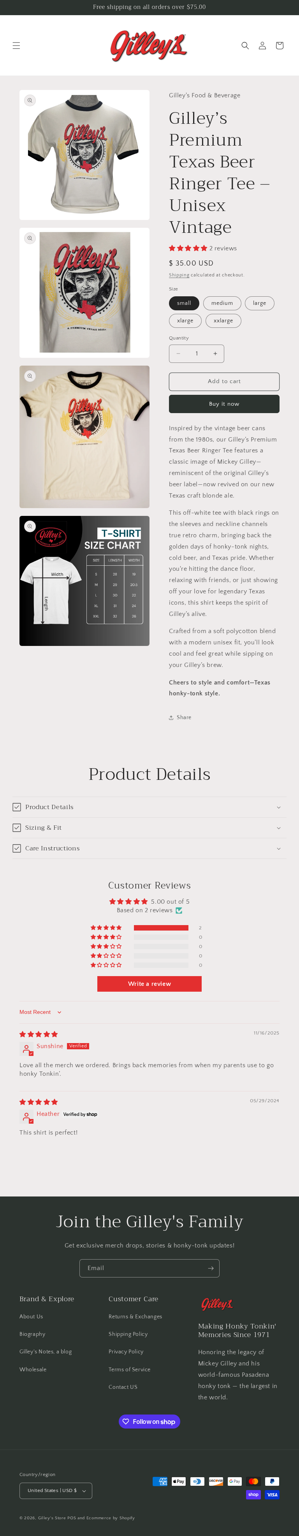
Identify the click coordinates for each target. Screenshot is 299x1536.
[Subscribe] (210, 1268)
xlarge (185, 321)
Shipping (179, 275)
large (259, 303)
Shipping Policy (128, 1334)
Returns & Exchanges (135, 1317)
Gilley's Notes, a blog (45, 1352)
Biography (32, 1334)
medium (222, 303)
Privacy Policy (126, 1352)
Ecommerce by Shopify (110, 1518)
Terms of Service (130, 1370)
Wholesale (32, 1370)
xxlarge (223, 321)
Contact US (123, 1387)
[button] (16, 45)
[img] (38, 1034)
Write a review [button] (149, 983)
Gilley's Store (52, 1518)
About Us (31, 1317)
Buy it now (224, 404)
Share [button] (184, 717)
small (184, 303)
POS (71, 1518)
